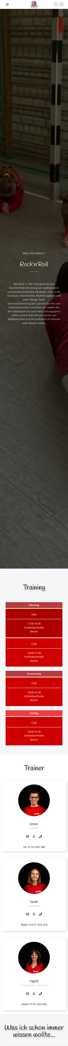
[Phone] (40, 836)
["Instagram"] (61, 4)
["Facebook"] (55, 4)
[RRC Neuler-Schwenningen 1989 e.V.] (34, 4)
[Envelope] (27, 836)
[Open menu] (7, 4)
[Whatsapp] (34, 836)
